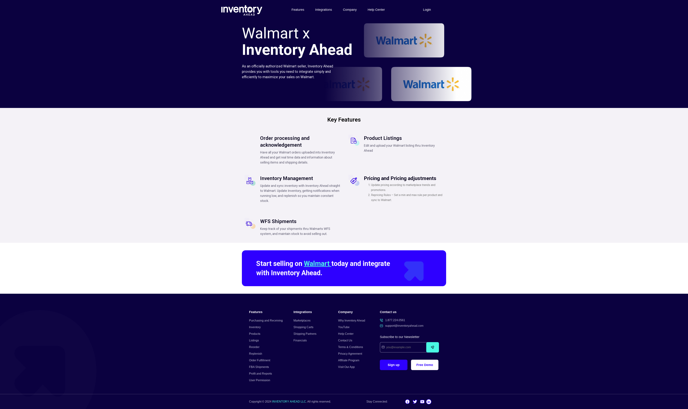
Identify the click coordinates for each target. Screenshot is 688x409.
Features (298, 9)
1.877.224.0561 (395, 320)
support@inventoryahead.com (404, 325)
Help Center (376, 9)
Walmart (317, 264)
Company (350, 9)
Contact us (388, 312)
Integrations (323, 9)
